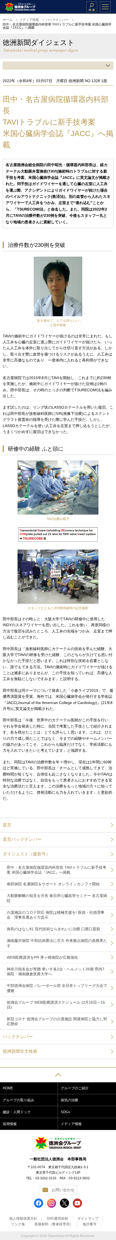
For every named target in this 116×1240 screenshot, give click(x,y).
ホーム (7, 20)
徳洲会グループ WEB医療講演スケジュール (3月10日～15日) (56, 1004)
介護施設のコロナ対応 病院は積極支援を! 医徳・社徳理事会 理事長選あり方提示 (55, 914)
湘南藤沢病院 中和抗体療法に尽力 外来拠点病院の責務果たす (57, 943)
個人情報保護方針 (23, 1218)
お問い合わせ (63, 1190)
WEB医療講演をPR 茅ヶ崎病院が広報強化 (42, 957)
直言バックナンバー (22, 839)
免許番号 (90, 1224)
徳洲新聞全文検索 (20, 1051)
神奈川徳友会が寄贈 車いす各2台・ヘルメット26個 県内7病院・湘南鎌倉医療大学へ (55, 971)
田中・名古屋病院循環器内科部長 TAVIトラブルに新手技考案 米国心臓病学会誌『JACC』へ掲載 (56, 869)
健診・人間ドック (17, 1112)
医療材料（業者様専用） (54, 1224)
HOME (8, 1088)
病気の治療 (69, 1100)
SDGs (65, 1112)
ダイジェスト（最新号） (26, 854)
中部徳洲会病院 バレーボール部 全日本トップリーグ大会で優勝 (57, 988)
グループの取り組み (18, 1100)
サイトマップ (87, 1218)
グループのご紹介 (75, 1088)
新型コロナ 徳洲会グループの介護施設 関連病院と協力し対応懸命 (57, 1021)
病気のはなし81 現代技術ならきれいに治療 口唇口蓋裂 (53, 929)
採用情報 (10, 1124)
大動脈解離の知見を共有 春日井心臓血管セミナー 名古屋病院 (57, 898)
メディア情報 (29, 20)
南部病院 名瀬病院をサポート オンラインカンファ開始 (53, 884)
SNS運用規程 (57, 1218)
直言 (7, 825)
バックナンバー (57, 20)
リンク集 (18, 1224)
